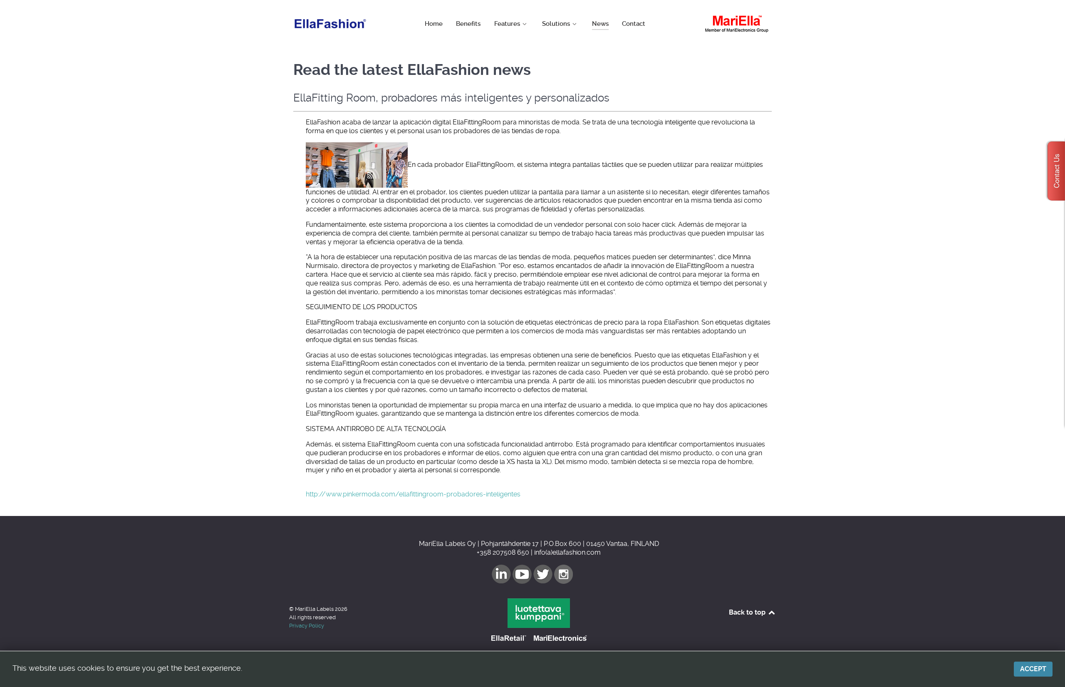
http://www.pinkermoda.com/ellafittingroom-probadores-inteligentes (413, 494)
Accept (1033, 669)
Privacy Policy (306, 626)
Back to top (748, 612)
